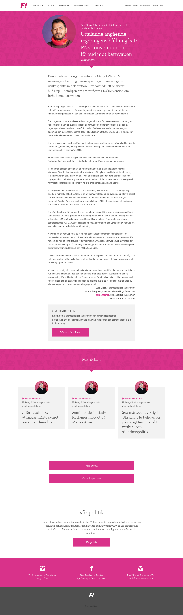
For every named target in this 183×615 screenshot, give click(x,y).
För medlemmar (145, 5)
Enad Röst (99, 5)
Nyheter (155, 5)
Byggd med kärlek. (91, 606)
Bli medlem (64, 5)
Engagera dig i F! (82, 5)
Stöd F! (51, 5)
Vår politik (38, 5)
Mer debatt (92, 465)
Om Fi (135, 5)
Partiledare (127, 5)
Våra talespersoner (91, 478)
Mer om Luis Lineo (70, 332)
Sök (161, 5)
